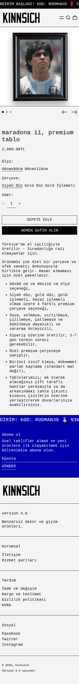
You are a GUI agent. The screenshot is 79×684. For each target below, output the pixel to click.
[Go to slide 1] (3, 112)
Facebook (11, 634)
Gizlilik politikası (24, 600)
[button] (68, 17)
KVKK (6, 605)
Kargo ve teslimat (21, 594)
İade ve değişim (19, 589)
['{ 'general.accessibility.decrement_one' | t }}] (3, 203)
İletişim (11, 555)
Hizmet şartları (19, 560)
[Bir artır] (19, 203)
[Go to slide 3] (10, 112)
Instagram (12, 645)
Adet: (7, 195)
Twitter (10, 639)
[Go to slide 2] (7, 112)
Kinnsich (22, 665)
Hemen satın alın (39, 230)
